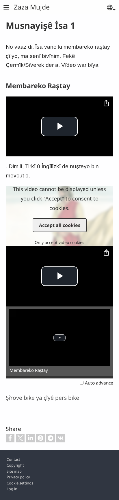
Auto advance (99, 383)
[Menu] (9, 8)
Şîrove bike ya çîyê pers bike (42, 397)
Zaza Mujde (32, 7)
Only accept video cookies (59, 242)
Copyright (15, 465)
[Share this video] (106, 103)
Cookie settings (20, 483)
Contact (13, 459)
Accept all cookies (59, 225)
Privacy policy (18, 477)
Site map (14, 471)
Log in (12, 488)
